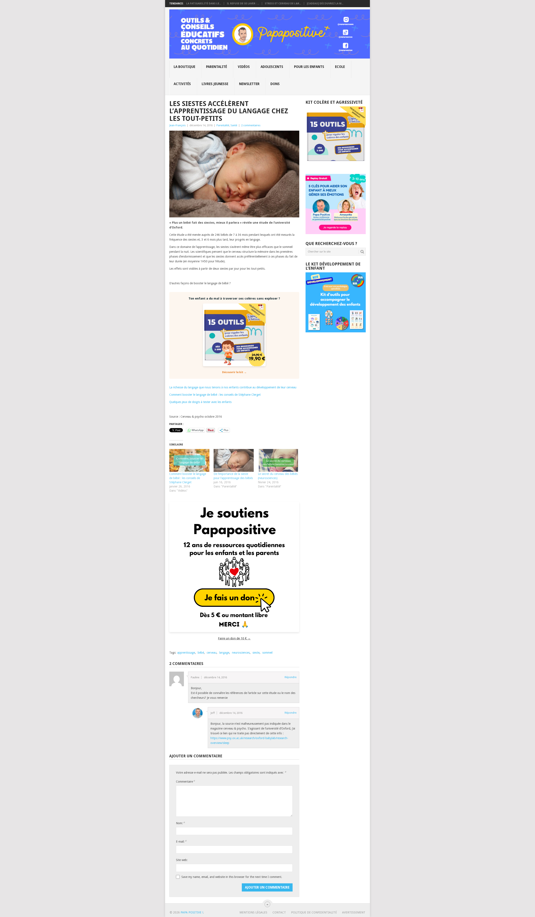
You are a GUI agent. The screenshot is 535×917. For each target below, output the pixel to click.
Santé (234, 125)
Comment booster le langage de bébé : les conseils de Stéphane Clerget (215, 394)
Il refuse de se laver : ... (243, 3)
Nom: (180, 823)
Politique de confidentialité (314, 912)
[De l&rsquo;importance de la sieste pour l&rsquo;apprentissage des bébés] (234, 460)
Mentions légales (253, 912)
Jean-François (177, 125)
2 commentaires (250, 125)
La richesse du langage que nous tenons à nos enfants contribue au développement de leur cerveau (232, 387)
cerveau (212, 652)
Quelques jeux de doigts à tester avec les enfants (200, 402)
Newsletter (249, 84)
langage (224, 652)
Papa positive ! (192, 912)
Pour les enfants (309, 67)
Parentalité (216, 67)
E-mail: (181, 841)
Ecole (340, 67)
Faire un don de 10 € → (234, 638)
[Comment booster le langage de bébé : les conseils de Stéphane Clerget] (189, 460)
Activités (182, 84)
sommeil (267, 652)
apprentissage (186, 652)
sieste (256, 652)
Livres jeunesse (215, 84)
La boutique (184, 67)
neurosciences (241, 652)
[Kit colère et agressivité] (336, 165)
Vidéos (244, 67)
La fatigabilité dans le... (203, 3)
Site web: (182, 860)
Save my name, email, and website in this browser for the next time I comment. (231, 877)
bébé (201, 652)
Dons (275, 84)
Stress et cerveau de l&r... (283, 3)
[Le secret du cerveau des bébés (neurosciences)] (278, 460)
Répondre (291, 677)
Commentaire (185, 781)
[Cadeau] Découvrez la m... (325, 3)
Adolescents (272, 67)
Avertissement (353, 912)
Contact (279, 912)
